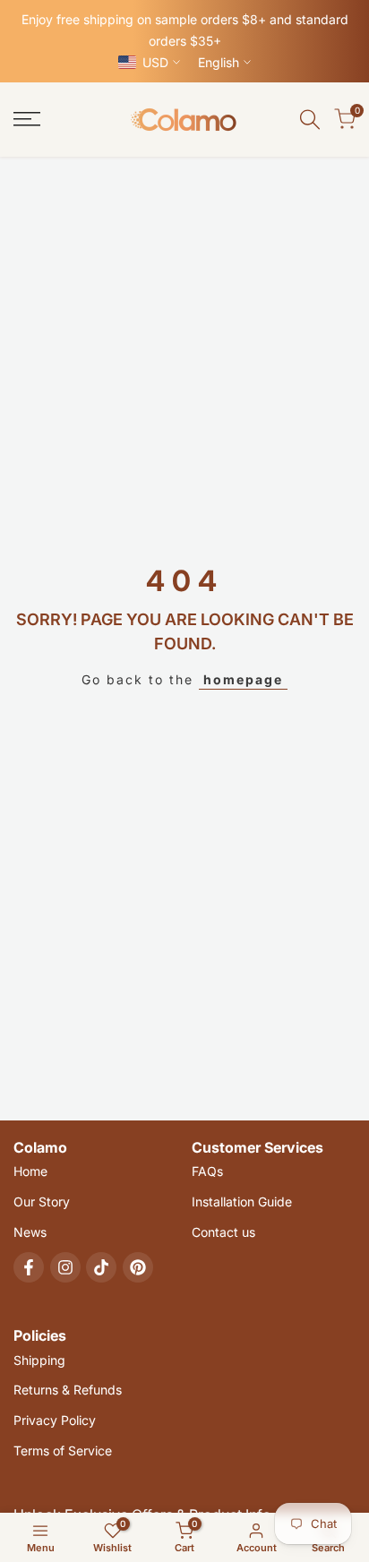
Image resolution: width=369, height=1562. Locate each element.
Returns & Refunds (67, 1389)
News (30, 1232)
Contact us (223, 1232)
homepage (243, 679)
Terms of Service (62, 1450)
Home (30, 1171)
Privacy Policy (54, 1420)
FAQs (207, 1171)
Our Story (41, 1201)
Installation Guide (242, 1201)
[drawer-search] (310, 119)
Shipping (39, 1360)
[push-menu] (26, 119)
